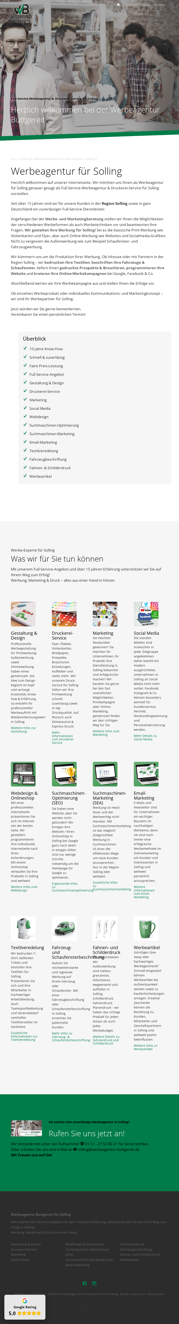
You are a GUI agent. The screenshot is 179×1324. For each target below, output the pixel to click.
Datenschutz (155, 1294)
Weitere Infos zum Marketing (106, 732)
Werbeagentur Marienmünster (120, 1310)
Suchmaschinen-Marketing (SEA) (89, 1260)
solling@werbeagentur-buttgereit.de (108, 1149)
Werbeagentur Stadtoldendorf (127, 1314)
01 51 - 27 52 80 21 (101, 1143)
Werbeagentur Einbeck (151, 1306)
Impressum (138, 1294)
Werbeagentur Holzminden (56, 1310)
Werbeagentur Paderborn (62, 1314)
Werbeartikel (129, 1260)
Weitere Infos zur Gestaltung (23, 729)
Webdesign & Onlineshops (84, 1244)
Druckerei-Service (24, 1249)
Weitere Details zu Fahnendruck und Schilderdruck (106, 1040)
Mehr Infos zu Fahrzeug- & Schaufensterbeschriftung (65, 1037)
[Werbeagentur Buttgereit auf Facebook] (84, 1283)
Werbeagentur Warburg (91, 1317)
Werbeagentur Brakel (92, 1306)
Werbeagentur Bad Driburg (126, 1299)
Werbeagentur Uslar (63, 1317)
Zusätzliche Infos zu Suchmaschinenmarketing (106, 886)
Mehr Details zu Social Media (145, 737)
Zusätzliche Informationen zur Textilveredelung (24, 1036)
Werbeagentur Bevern (81, 1303)
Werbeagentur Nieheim (154, 1310)
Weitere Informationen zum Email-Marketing (144, 892)
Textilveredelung (132, 1244)
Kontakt (124, 1294)
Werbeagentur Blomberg (145, 1303)
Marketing (18, 1254)
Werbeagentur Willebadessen (124, 1317)
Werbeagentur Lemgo (87, 1310)
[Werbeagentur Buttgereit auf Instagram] (94, 1283)
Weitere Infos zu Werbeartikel (146, 1047)
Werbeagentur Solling (93, 1314)
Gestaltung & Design (26, 1244)
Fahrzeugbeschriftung (136, 1249)
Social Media (20, 1260)
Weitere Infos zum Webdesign (24, 888)
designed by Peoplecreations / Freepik (86, 1299)
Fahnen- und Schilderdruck (140, 1254)
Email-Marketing (77, 1265)
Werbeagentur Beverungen (112, 1303)
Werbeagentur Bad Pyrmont (49, 1303)
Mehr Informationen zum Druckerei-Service (63, 737)
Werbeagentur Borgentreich (60, 1306)
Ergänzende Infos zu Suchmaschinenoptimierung (65, 887)
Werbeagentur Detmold (121, 1306)
